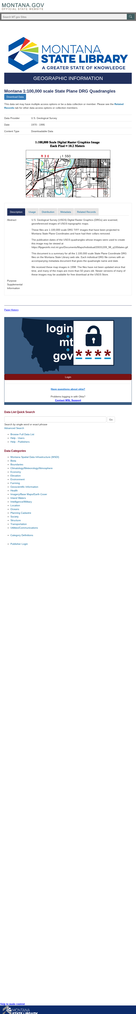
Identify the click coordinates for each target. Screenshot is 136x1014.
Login (68, 377)
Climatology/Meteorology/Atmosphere (31, 468)
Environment (17, 479)
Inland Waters (18, 498)
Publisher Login (19, 543)
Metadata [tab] (65, 211)
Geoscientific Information (24, 486)
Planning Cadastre (20, 512)
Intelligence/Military (21, 501)
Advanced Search (14, 428)
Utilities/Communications (24, 527)
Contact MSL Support (68, 400)
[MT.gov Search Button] (131, 17)
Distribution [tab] (48, 211)
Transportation (18, 524)
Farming (15, 483)
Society (14, 516)
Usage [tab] (32, 211)
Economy (15, 471)
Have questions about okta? (68, 389)
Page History (11, 309)
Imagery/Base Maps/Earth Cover (28, 494)
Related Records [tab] (86, 211)
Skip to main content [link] (12, 1003)
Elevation (15, 475)
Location (15, 505)
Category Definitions (21, 535)
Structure (15, 520)
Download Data (15, 96)
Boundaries (16, 464)
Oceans (14, 509)
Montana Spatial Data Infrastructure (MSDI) (34, 457)
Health (14, 490)
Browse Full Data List (22, 434)
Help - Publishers (20, 441)
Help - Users (17, 438)
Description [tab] (16, 211)
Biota (13, 460)
